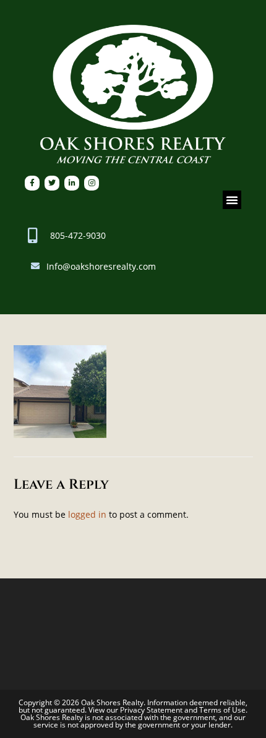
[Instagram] (91, 183)
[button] (232, 200)
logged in (87, 514)
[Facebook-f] (32, 183)
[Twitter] (52, 183)
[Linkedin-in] (71, 183)
